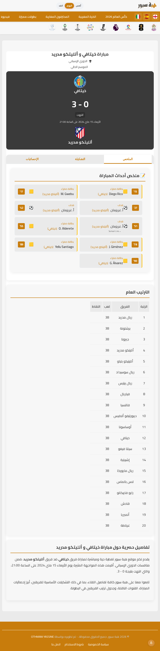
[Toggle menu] (7, 6)
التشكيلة (80, 159)
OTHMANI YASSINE (42, 636)
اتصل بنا (55, 644)
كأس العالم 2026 (116, 16)
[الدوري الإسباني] (146, 16)
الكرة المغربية (87, 16)
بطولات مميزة (27, 16)
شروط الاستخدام (74, 644)
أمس (78, 6)
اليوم (69, 6)
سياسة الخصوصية (98, 644)
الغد (61, 6)
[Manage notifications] (151, 643)
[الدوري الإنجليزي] (155, 16)
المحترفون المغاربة (57, 16)
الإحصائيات (32, 159)
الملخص (128, 159)
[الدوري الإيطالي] (138, 16)
